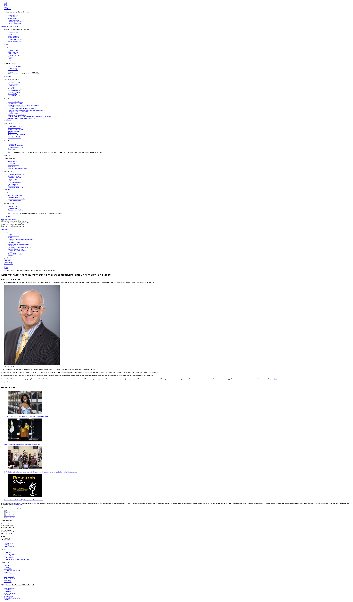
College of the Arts (13, 236)
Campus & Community (15, 242)
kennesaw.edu (18, 504)
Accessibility (8, 582)
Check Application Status (15, 147)
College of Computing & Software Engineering (22, 108)
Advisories (7, 591)
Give (5, 5)
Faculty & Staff (12, 17)
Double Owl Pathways (14, 89)
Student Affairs (12, 161)
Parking (6, 545)
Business (10, 241)
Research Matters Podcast (15, 210)
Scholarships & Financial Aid (16, 134)
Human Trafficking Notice (12, 598)
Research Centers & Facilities (16, 199)
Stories (6, 268)
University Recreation (14, 177)
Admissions (7, 120)
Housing (6, 567)
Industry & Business (14, 197)
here (275, 379)
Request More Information (15, 145)
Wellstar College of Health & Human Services (21, 118)
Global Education (13, 85)
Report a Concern (9, 593)
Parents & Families (13, 18)
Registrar (7, 572)
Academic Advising (14, 95)
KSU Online (11, 87)
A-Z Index (7, 9)
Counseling (11, 163)
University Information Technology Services (17, 559)
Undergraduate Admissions (16, 126)
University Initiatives (14, 55)
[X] (178, 512)
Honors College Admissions (16, 129)
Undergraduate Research (15, 200)
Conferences (11, 60)
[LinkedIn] (178, 514)
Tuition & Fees (12, 133)
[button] (14, 221)
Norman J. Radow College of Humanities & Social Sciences (25, 110)
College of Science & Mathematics (18, 112)
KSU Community (13, 52)
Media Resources (9, 546)
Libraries (7, 565)
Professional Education (14, 138)
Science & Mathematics (15, 254)
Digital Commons (13, 208)
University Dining (13, 176)
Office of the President (14, 66)
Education (11, 245)
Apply (6, 2)
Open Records (8, 596)
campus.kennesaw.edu (14, 23)
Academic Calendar (14, 90)
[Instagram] (178, 516)
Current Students (13, 15)
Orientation (11, 149)
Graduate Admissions (14, 128)
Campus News (8, 556)
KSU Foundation (13, 70)
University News (13, 50)
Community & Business (15, 22)
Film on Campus (9, 262)
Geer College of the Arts (15, 103)
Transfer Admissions (14, 131)
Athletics (7, 216)
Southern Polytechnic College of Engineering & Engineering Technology (29, 116)
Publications (7, 259)
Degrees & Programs (14, 82)
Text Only (7, 599)
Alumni (10, 57)
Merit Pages (7, 260)
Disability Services (13, 165)
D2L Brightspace (9, 557)
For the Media (8, 264)
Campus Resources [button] (10, 12)
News (6, 232)
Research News (12, 206)
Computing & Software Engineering (18, 244)
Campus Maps (8, 543)
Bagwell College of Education (17, 107)
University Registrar (14, 136)
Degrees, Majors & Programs (12, 570)
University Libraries (14, 92)
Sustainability (8, 580)
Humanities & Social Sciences (17, 250)
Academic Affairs (13, 84)
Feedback (7, 594)
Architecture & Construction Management (20, 239)
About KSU (7, 44)
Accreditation (8, 590)
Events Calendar (13, 166)
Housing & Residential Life (16, 174)
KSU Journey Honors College (17, 115)
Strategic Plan (12, 53)
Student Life (8, 155)
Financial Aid (8, 569)
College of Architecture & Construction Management (23, 105)
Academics (7, 76)
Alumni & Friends (13, 20)
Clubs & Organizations (14, 182)
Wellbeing (11, 181)
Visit (5, 4)
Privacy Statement (9, 588)
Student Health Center (14, 179)
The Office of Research (15, 195)
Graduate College (13, 113)
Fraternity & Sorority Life (15, 187)
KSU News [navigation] (4, 229)
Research (7, 189)
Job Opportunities (9, 574)
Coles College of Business (15, 102)
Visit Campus (12, 144)
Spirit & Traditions (13, 184)
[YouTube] (178, 517)
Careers (10, 58)
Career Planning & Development (17, 168)
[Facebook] (178, 511)
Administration (12, 68)
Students (10, 255)
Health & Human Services (15, 249)
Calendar (7, 7)
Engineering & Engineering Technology (19, 247)
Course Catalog (12, 94)
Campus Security (9, 577)
